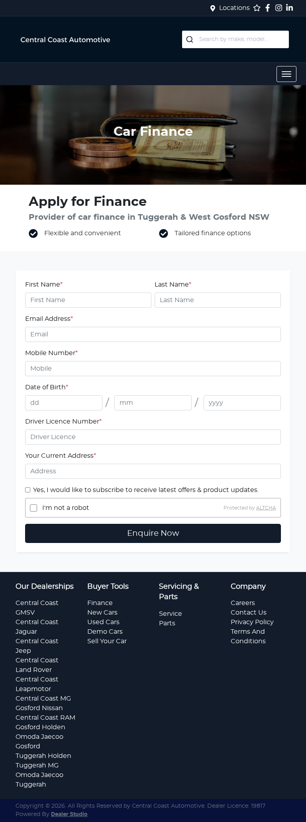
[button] (286, 74)
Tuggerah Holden (43, 756)
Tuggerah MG (37, 765)
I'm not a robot (65, 508)
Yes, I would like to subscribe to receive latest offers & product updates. (146, 490)
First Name (44, 284)
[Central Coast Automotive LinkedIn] (291, 8)
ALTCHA (266, 508)
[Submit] (190, 39)
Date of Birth (46, 387)
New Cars (102, 612)
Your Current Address (60, 456)
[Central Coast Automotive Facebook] (269, 8)
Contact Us (249, 612)
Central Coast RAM (45, 718)
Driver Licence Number (63, 421)
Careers (243, 603)
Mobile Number (51, 353)
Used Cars (103, 622)
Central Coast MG (43, 698)
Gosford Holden (40, 727)
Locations (234, 8)
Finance (100, 603)
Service (170, 614)
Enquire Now (153, 533)
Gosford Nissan (39, 708)
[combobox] (235, 39)
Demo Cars (105, 632)
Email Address (49, 319)
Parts (167, 623)
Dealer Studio (69, 814)
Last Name (173, 284)
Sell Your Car (107, 641)
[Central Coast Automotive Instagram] (280, 8)
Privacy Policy (252, 622)
